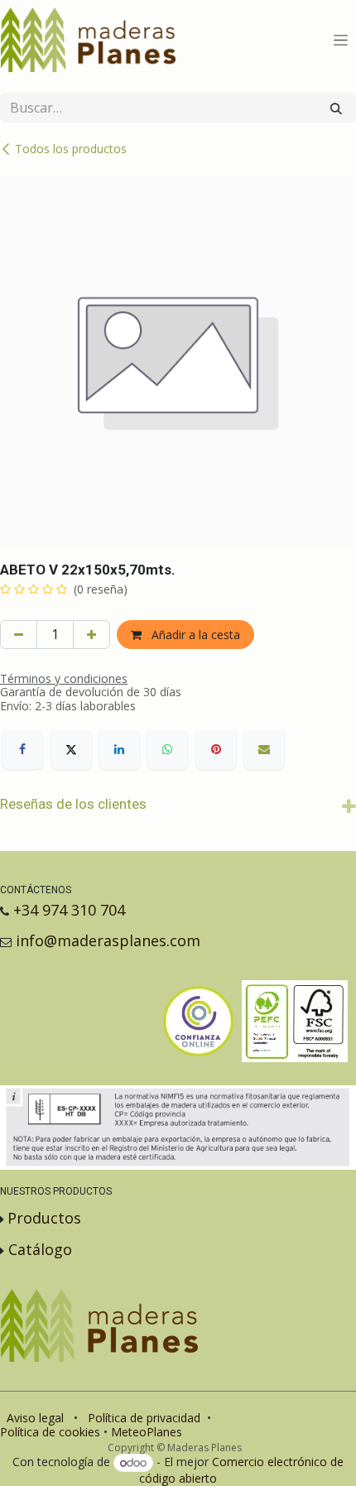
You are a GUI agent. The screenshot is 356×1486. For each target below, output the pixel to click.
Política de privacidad (144, 1418)
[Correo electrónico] (264, 749)
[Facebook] (22, 749)
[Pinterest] (216, 749)
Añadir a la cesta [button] (194, 634)
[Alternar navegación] (340, 40)
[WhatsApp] (167, 749)
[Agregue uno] (91, 634)
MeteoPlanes (146, 1432)
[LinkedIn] (119, 749)
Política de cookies (50, 1432)
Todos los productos (71, 148)
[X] (71, 749)
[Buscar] (336, 108)
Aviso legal (35, 1418)
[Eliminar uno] (18, 634)
